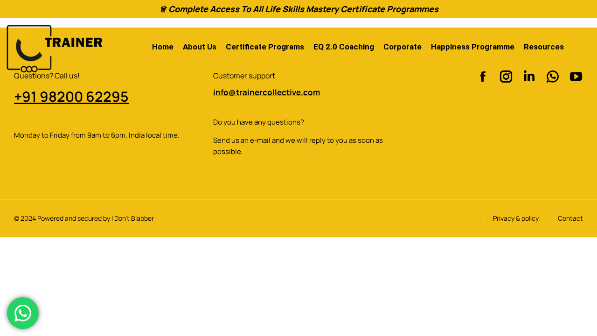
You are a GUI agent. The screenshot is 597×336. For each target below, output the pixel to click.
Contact (570, 218)
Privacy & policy (516, 218)
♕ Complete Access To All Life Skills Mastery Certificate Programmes (298, 8)
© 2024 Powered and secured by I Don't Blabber (84, 218)
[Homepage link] (54, 47)
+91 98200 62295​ (71, 96)
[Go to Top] (574, 313)
